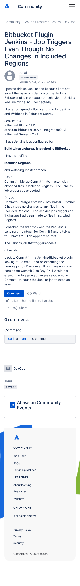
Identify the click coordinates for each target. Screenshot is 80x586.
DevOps (69, 22)
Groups (29, 22)
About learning (22, 485)
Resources (19, 491)
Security (18, 543)
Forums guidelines (24, 470)
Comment (14, 293)
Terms (17, 536)
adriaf (23, 73)
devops (10, 387)
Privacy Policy (22, 530)
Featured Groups (49, 22)
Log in (10, 338)
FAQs (16, 463)
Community (30, 6)
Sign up (25, 338)
